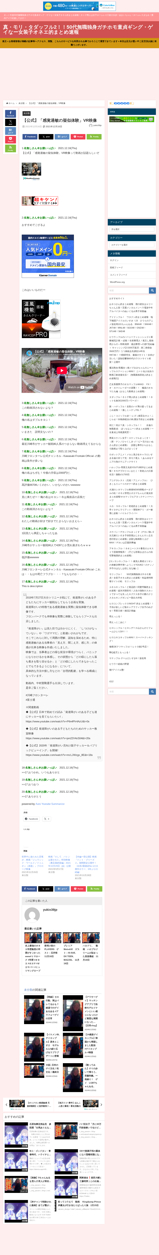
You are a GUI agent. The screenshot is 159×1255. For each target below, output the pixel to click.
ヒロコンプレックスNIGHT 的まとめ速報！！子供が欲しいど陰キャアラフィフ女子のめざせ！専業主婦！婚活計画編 (131, 607)
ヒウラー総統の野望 (119, 664)
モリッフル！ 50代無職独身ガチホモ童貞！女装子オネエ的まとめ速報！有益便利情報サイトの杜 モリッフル (131, 577)
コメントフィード (118, 275)
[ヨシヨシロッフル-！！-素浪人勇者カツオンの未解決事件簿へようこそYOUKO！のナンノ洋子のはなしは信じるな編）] (131, 564)
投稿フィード (116, 267)
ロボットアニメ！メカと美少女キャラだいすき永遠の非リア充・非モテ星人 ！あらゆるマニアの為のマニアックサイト (131, 458)
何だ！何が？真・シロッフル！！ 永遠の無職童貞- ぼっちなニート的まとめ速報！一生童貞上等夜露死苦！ (131, 428)
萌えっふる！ (115, 616)
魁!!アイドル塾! (116, 670)
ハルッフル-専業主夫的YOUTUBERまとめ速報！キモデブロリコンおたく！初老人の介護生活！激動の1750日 (131, 471)
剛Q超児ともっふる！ (120, 652)
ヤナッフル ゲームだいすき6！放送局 (127, 658)
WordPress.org (117, 282)
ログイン (114, 260)
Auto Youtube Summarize (50, 803)
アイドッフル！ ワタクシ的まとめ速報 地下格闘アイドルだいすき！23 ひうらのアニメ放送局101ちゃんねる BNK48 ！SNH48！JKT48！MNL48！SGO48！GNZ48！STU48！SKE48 (131, 324)
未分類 (27, 113)
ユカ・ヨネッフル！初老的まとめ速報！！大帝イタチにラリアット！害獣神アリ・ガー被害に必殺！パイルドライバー (131, 509)
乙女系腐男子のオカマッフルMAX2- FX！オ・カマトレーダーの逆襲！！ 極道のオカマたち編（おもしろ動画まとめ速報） (131, 387)
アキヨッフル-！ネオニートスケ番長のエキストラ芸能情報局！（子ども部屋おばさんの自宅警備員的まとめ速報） (131, 552)
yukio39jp (97, 125)
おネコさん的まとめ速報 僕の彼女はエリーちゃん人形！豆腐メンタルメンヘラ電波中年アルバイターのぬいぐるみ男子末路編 (131, 307)
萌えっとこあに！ (118, 622)
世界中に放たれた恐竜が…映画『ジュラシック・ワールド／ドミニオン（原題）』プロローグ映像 (32, 863)
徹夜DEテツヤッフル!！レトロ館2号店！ (129, 647)
